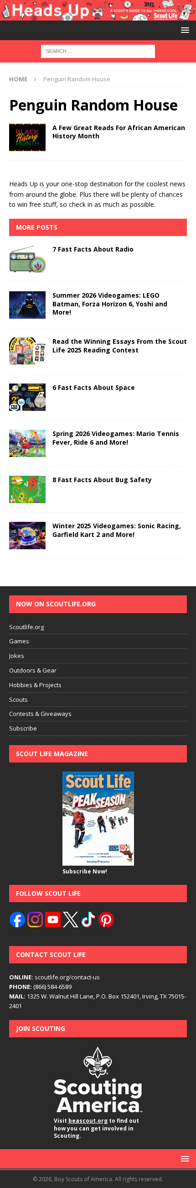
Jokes (16, 656)
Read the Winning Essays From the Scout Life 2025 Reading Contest (119, 345)
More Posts (36, 227)
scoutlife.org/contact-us (54, 977)
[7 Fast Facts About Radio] (27, 259)
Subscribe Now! (84, 871)
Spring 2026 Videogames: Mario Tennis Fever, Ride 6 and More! (115, 437)
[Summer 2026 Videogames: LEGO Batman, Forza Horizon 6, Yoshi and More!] (27, 305)
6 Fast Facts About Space (93, 387)
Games (19, 641)
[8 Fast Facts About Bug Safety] (27, 489)
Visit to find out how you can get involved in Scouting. (96, 1128)
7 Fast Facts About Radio (93, 249)
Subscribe (23, 728)
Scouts (18, 699)
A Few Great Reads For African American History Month (118, 131)
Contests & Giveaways (40, 714)
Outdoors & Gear (33, 670)
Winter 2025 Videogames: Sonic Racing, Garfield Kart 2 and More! (116, 529)
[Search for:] (98, 50)
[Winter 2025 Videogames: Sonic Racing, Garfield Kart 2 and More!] (27, 535)
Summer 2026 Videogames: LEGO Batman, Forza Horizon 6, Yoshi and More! (109, 303)
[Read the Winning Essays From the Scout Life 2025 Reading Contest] (27, 351)
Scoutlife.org (26, 627)
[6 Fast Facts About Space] (27, 397)
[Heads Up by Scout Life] (98, 15)
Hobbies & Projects (35, 685)
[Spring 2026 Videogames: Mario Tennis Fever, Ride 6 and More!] (27, 443)
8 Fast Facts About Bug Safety (102, 479)
